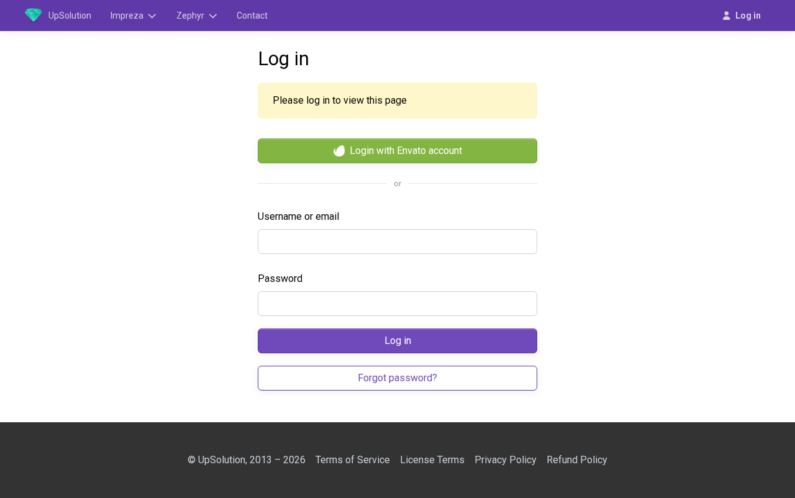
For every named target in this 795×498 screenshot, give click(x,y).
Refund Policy (577, 460)
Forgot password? (397, 378)
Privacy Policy (506, 460)
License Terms (432, 460)
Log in (397, 340)
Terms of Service (353, 460)
